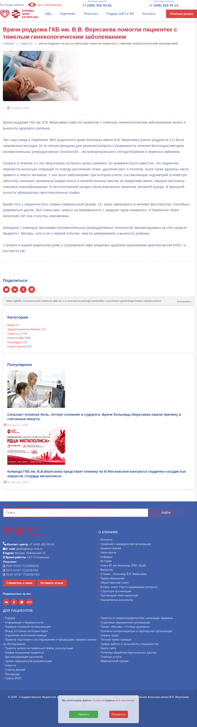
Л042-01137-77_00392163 (22, 574)
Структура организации (115, 591)
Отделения (67, 13)
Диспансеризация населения (24, 656)
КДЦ (48, 13)
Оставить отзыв (51, 582)
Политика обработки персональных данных (129, 652)
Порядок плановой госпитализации (28, 626)
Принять (83, 714)
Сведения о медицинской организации (125, 544)
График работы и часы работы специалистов (130, 643)
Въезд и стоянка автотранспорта (26, 631)
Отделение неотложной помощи (26, 635)
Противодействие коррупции (119, 595)
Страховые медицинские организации (125, 622)
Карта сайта (108, 648)
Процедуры (14, 342)
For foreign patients (12, 4)
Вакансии (106, 569)
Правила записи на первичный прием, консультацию (39, 648)
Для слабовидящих (49, 4)
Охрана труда (110, 635)
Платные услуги (181, 13)
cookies (96, 700)
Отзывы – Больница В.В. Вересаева (123, 573)
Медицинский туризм (114, 661)
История (106, 561)
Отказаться (119, 714)
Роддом (10, 618)
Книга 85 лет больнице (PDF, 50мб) (123, 565)
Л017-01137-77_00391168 (21, 570)
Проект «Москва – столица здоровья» (125, 626)
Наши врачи (108, 552)
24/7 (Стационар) (27, 557)
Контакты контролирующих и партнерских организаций (136, 631)
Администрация (110, 548)
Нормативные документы (116, 599)
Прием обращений (112, 578)
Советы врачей (16, 346)
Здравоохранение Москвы (23, 329)
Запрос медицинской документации (28, 661)
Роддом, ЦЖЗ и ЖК (120, 13)
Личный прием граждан (116, 639)
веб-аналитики (125, 700)
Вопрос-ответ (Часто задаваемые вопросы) (129, 587)
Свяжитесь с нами (19, 582)
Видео (11, 324)
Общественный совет (114, 582)
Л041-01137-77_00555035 (22, 565)
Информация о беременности (24, 622)
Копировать (183, 300)
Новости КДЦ (15, 337)
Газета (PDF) (13, 678)
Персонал (91, 13)
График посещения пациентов (24, 652)
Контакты (149, 13)
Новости (12, 333)
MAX (29, 602)
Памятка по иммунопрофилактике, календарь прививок (137, 618)
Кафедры (106, 556)
